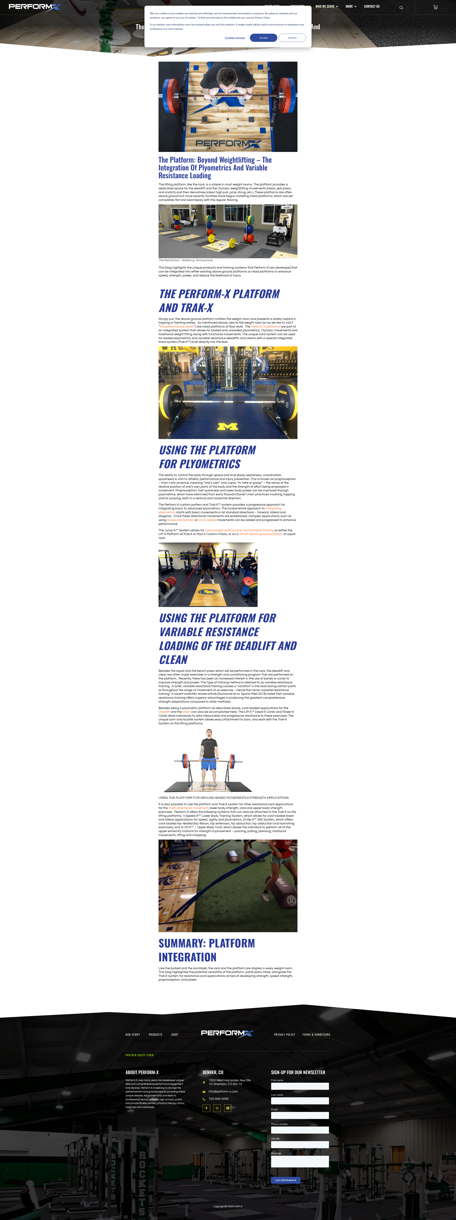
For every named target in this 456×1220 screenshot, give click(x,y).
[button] (327, 6)
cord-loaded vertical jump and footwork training (239, 530)
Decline (292, 37)
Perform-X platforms (265, 326)
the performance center (177, 326)
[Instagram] (217, 1108)
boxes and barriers (180, 520)
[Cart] (435, 7)
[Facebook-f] (206, 1108)
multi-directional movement (188, 808)
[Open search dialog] (401, 8)
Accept (264, 37)
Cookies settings (235, 37)
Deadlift (164, 711)
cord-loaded (207, 520)
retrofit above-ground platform (261, 534)
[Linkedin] (228, 1108)
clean (187, 711)
